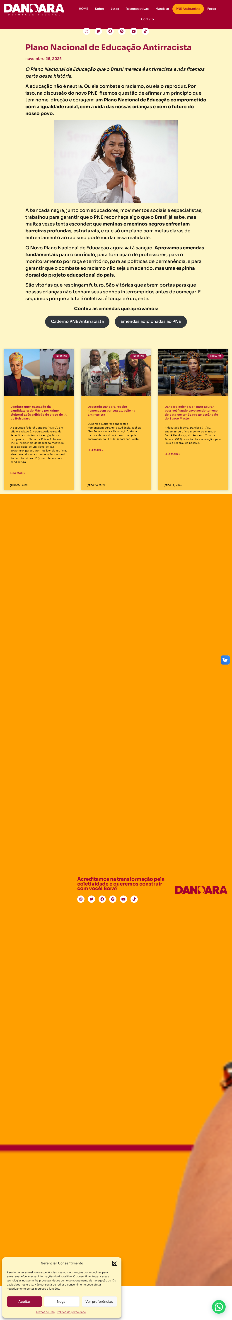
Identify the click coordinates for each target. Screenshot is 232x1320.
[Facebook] (110, 31)
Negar (62, 1301)
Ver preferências (99, 1301)
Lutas (115, 9)
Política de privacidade (71, 1312)
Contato (147, 19)
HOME (83, 9)
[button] (114, 1263)
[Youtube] (133, 31)
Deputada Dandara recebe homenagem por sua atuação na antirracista (111, 410)
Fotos (211, 9)
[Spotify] (122, 31)
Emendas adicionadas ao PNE (151, 321)
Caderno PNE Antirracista (77, 321)
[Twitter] (98, 31)
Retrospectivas (137, 9)
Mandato (162, 9)
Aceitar (24, 1301)
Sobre (99, 9)
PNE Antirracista (188, 9)
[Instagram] (86, 31)
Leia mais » (18, 473)
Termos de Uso (45, 1312)
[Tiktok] (145, 31)
